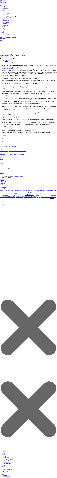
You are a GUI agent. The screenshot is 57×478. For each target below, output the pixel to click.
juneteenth (22, 196)
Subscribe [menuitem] (3, 461)
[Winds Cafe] (2, 180)
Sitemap (3, 204)
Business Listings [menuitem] (4, 468)
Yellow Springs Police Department (10, 190)
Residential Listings (9, 15)
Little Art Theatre (51, 190)
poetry (22, 197)
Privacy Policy (4, 202)
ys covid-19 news (10, 198)
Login (2, 138)
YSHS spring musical (25, 196)
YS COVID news (25, 198)
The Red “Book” (5, 30)
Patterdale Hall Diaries (26, 197)
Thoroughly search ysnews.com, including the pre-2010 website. (8, 171)
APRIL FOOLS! (39, 198)
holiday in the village (34, 196)
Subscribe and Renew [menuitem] (6, 462)
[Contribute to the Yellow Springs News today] (7, 68)
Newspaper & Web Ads (6, 29)
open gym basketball (52, 193)
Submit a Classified (5, 25)
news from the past (18, 197)
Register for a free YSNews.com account (10, 146)
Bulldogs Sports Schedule (6, 34)
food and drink (32, 198)
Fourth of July (12, 195)
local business (21, 198)
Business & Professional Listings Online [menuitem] (8, 469)
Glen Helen (11, 192)
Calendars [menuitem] (3, 474)
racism (10, 197)
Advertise (3, 28)
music (14, 197)
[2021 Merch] (3, 183)
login (3, 37)
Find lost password (2, 38)
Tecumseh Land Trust (27, 190)
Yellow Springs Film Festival (31, 193)
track (50, 197)
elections (37, 195)
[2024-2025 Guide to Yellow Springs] (3, 182)
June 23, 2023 (6, 61)
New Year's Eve (18, 196)
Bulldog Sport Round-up (36, 190)
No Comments (4, 135)
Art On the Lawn (48, 195)
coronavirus (30, 197)
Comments (3, 136)
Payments (3, 31)
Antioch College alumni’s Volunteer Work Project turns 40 (14, 175)
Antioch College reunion (12, 193)
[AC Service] (2, 179)
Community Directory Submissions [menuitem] (9, 458)
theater (51, 197)
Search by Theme (4, 188)
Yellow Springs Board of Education (13, 191)
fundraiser (16, 195)
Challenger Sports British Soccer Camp (45, 193)
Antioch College (30, 192)
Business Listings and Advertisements (12, 16)
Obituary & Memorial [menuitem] (6, 457)
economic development (5, 198)
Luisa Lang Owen (8, 177)
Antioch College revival (43, 197)
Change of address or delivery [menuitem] (7, 463)
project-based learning (16, 198)
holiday (1, 193)
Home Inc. (32, 190)
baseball (21, 197)
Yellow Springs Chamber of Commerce (21, 190)
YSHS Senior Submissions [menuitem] (8, 460)
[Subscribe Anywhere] (3, 2)
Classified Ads (5, 12)
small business (48, 198)
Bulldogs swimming (47, 190)
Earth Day (44, 195)
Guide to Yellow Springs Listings (9, 17)
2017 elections (21, 193)
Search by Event (4, 187)
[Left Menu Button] (28, 449)
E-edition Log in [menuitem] (5, 465)
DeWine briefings (29, 195)
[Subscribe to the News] (2, 0)
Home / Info (3, 6)
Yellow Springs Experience (4, 196)
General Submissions (6, 11)
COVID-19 (52, 198)
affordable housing (43, 198)
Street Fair (5, 195)
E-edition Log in (5, 23)
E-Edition (3, 21)
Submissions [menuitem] (3, 454)
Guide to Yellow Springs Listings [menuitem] (9, 459)
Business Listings (4, 26)
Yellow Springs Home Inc (3, 190)
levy (34, 197)
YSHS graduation (8, 196)
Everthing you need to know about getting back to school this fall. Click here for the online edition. (13, 154)
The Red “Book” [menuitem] (5, 473)
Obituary (13, 198)
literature (7, 197)
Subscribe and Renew (6, 20)
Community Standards (5, 139)
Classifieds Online (5, 24)
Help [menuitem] (4, 453)
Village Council (42, 190)
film (11, 197)
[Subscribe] (1, 184)
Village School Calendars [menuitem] (6, 476)
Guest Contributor (5, 60)
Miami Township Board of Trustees (6, 192)
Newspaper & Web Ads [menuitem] (6, 471)
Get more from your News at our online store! (17, 157)
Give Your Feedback (6, 18)
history (13, 197)
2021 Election (53, 195)
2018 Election (35, 193)
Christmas (1, 196)
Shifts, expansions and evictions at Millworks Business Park (15, 176)
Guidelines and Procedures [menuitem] (8, 455)
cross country (47, 197)
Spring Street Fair (13, 196)
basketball (4, 197)
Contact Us (4, 7)
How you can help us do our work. (4, 161)
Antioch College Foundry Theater (17, 192)
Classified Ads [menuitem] (5, 456)
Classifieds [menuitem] (3, 466)
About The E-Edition (6, 22)
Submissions (3, 10)
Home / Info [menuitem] (3, 450)
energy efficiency (29, 198)
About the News (5, 8)
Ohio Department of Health (24, 192)
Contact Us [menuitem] (4, 451)
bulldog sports (36, 197)
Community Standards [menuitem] (6, 452)
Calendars (3, 32)
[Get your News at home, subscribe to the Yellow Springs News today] (11, 67)
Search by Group (4, 185)
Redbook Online (5, 27)
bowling (39, 197)
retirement (9, 197)
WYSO (16, 190)
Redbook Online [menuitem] (5, 470)
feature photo (1, 197)
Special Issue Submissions (6, 14)
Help (4, 9)
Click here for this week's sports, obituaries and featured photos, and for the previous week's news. (13, 151)
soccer (32, 197)
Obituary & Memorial (6, 13)
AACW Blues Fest (29, 196)
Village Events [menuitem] (5, 475)
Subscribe (3, 19)
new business (35, 198)
